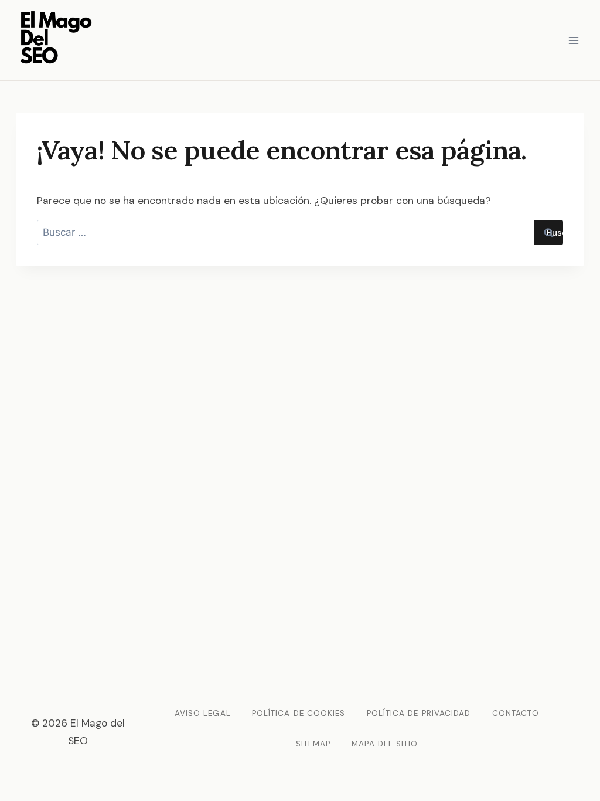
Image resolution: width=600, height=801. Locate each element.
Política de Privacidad (419, 713)
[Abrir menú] (573, 40)
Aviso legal (203, 713)
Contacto (516, 713)
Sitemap (313, 744)
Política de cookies (299, 713)
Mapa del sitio (385, 744)
